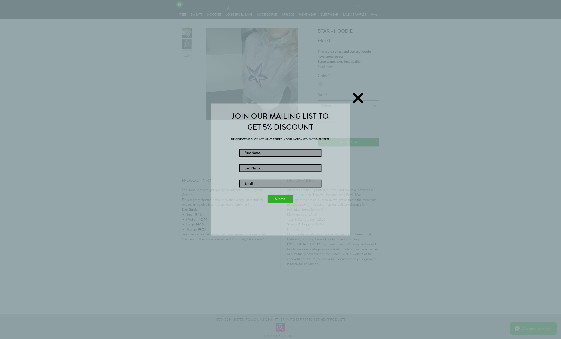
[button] (358, 98)
